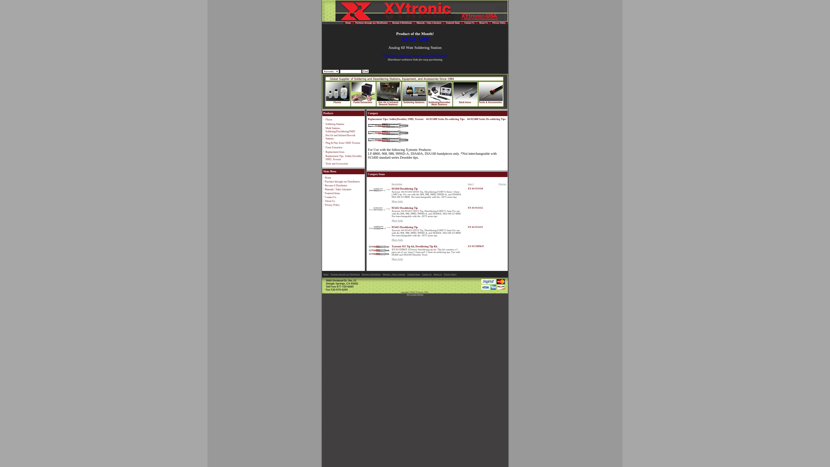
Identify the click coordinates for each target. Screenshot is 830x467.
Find (365, 71)
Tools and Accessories (337, 163)
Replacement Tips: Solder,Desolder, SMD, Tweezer (396, 119)
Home (348, 23)
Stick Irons (465, 102)
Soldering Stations (414, 102)
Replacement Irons (335, 152)
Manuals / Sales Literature (429, 23)
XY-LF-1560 (415, 39)
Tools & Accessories (490, 102)
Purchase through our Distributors (371, 23)
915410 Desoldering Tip (405, 188)
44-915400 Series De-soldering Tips (445, 119)
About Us (483, 23)
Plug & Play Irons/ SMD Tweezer (343, 142)
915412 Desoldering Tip (405, 208)
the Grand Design (415, 294)
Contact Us (469, 23)
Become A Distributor (402, 23)
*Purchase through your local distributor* (415, 55)
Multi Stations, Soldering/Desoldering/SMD (340, 130)
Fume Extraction (362, 102)
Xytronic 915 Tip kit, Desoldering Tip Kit (414, 246)
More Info (397, 201)
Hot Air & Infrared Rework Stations (388, 103)
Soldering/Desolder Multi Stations (439, 103)
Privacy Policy (499, 23)
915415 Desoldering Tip (405, 227)
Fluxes (337, 102)
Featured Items (453, 23)
